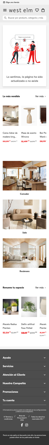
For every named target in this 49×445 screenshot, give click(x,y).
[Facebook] (22, 425)
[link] (11, 122)
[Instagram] (26, 425)
